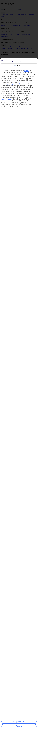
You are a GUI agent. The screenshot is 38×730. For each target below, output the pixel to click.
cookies (26, 70)
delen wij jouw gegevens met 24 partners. (14, 84)
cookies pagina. (6, 99)
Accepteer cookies (19, 722)
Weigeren (19, 726)
